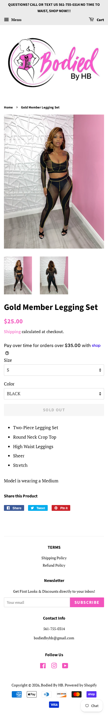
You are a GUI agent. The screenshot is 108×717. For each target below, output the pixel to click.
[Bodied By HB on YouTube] (65, 666)
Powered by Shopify (81, 685)
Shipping (12, 331)
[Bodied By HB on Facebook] (43, 666)
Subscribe (87, 602)
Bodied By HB (52, 685)
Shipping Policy (54, 557)
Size (8, 360)
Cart (100, 20)
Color (9, 384)
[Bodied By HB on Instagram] (54, 666)
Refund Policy (54, 565)
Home (8, 107)
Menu (15, 19)
